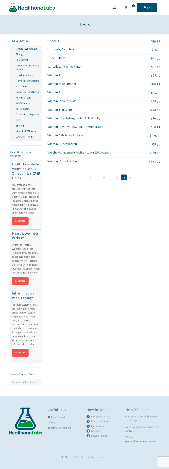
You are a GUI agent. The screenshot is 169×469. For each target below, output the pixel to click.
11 (104, 177)
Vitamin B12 (55, 92)
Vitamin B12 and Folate (61, 101)
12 (110, 177)
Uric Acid (53, 40)
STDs (18, 120)
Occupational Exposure (27, 114)
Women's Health (24, 137)
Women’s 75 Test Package (63, 161)
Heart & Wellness (25, 75)
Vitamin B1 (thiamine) (61, 83)
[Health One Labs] (32, 7)
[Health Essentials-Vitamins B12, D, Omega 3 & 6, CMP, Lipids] (26, 176)
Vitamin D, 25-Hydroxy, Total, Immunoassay (75, 126)
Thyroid (20, 125)
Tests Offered (58, 417)
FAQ (53, 422)
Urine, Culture (56, 58)
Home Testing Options (27, 80)
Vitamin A (53, 75)
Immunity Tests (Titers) (28, 92)
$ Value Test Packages (27, 48)
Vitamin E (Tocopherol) (62, 144)
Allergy (19, 54)
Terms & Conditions (61, 428)
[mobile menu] (114, 7)
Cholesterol (22, 60)
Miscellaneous (23, 109)
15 (130, 177)
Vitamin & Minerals (26, 131)
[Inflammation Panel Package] (26, 305)
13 (117, 177)
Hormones (21, 86)
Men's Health (23, 103)
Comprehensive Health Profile (28, 67)
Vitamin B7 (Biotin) (59, 109)
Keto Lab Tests (23, 97)
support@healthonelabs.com (140, 441)
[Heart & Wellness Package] (26, 245)
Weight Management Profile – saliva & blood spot (79, 152)
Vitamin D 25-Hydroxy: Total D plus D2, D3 (74, 118)
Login (147, 7)
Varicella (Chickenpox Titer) (65, 66)
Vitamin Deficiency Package (65, 135)
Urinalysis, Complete (60, 49)
